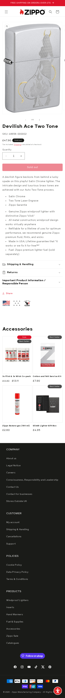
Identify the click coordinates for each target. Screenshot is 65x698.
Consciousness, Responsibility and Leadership (32, 480)
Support (11, 544)
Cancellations (13, 536)
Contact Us (12, 487)
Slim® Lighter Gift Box (44, 426)
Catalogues (12, 643)
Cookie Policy (14, 565)
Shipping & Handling (17, 529)
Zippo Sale (12, 636)
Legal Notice (13, 465)
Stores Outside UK (16, 501)
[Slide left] (25, 119)
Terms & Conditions (17, 579)
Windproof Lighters (17, 600)
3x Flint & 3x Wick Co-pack (16, 376)
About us (11, 458)
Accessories (13, 629)
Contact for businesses (19, 494)
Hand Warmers (14, 614)
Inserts (10, 607)
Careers (10, 473)
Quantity (6, 150)
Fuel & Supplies (14, 622)
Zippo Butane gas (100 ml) (16, 426)
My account (13, 522)
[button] (6, 11)
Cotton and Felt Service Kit (47, 376)
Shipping (17, 144)
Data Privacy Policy (17, 572)
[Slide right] (39, 119)
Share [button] (9, 293)
